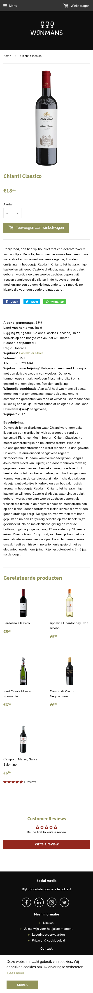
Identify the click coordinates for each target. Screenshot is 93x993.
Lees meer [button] (15, 973)
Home (7, 56)
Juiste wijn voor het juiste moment (48, 928)
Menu (13, 5)
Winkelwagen (80, 5)
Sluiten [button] (22, 985)
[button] (13, 782)
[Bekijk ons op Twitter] (64, 902)
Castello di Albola (31, 353)
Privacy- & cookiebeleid (48, 940)
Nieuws (48, 923)
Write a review (46, 844)
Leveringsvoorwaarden (48, 934)
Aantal (7, 204)
